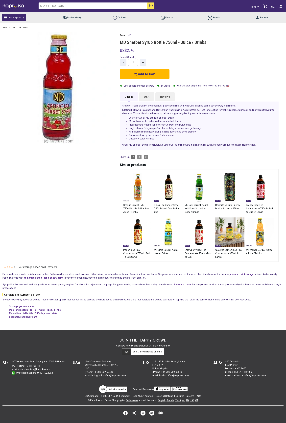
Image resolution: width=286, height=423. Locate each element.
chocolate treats (182, 284)
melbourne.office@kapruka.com (249, 375)
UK (187, 400)
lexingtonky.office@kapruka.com (109, 375)
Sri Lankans (132, 400)
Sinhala (170, 400)
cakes (170, 124)
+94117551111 (33, 366)
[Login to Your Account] (281, 7)
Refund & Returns (174, 396)
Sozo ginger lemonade (21, 306)
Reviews (165, 96)
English (162, 400)
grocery (218, 144)
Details (129, 96)
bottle (193, 110)
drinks (242, 110)
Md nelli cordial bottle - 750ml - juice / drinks (33, 313)
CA (196, 400)
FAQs (198, 396)
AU (183, 400)
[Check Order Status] (273, 7)
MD (129, 35)
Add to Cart (146, 74)
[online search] (150, 5)
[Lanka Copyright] (89, 400)
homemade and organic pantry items (44, 277)
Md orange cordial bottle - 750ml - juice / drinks (35, 310)
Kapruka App (148, 389)
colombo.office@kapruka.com (34, 369)
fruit (181, 124)
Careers (190, 396)
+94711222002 (45, 372)
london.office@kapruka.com (174, 375)
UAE (192, 400)
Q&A (146, 96)
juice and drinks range (241, 274)
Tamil (178, 400)
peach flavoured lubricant (23, 317)
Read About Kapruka (142, 396)
